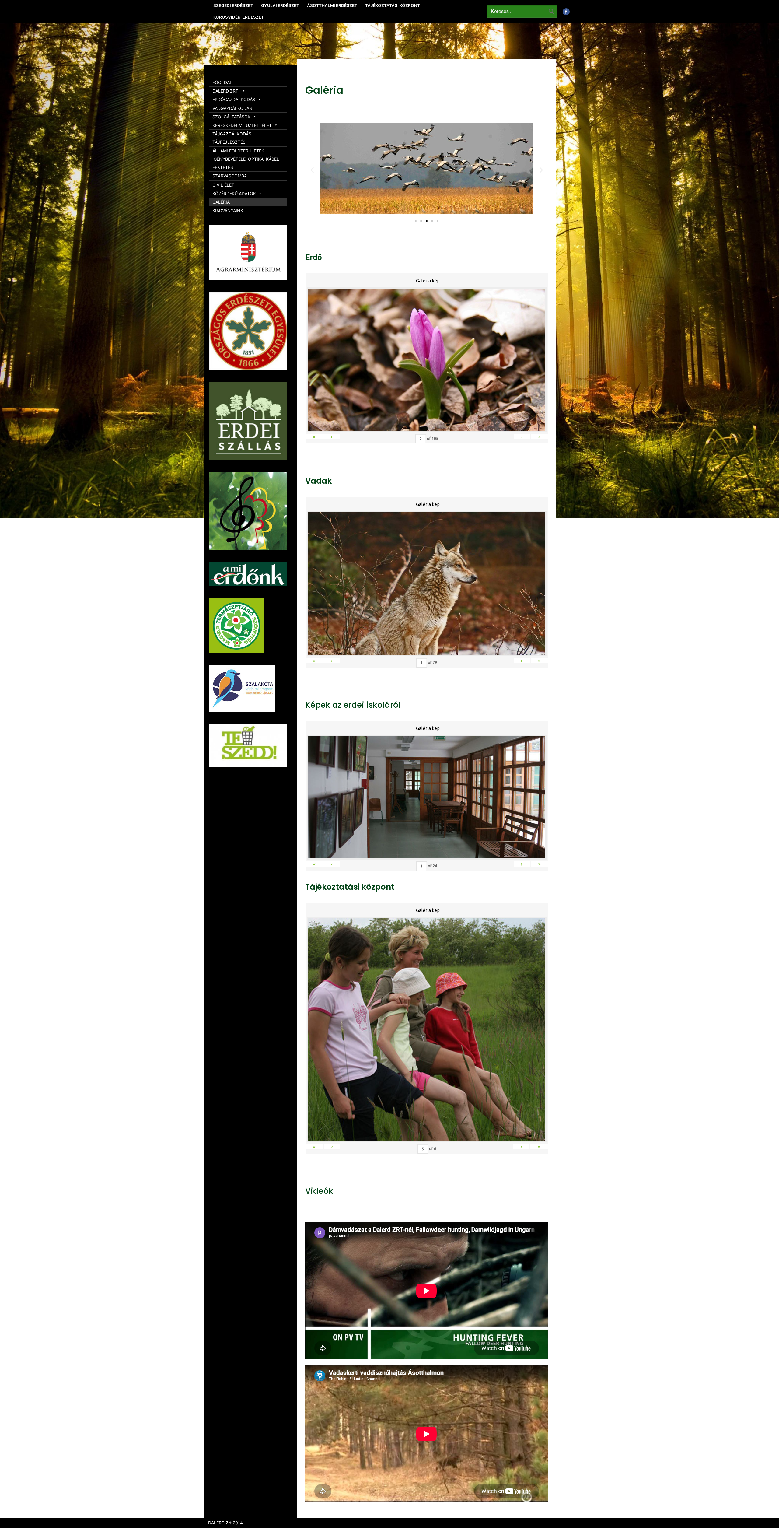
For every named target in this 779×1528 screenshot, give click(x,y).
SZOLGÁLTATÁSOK (231, 116)
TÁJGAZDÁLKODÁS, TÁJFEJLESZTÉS (232, 138)
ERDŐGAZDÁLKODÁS (233, 99)
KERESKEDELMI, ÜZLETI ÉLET (242, 125)
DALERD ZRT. (225, 90)
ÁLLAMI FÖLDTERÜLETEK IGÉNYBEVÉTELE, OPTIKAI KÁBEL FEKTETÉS (245, 159)
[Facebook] (566, 11)
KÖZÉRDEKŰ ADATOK (234, 193)
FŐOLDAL (222, 82)
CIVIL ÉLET (223, 184)
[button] (416, 221)
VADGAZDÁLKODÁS (232, 108)
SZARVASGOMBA (229, 175)
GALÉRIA (221, 202)
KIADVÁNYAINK (227, 210)
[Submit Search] (551, 11)
